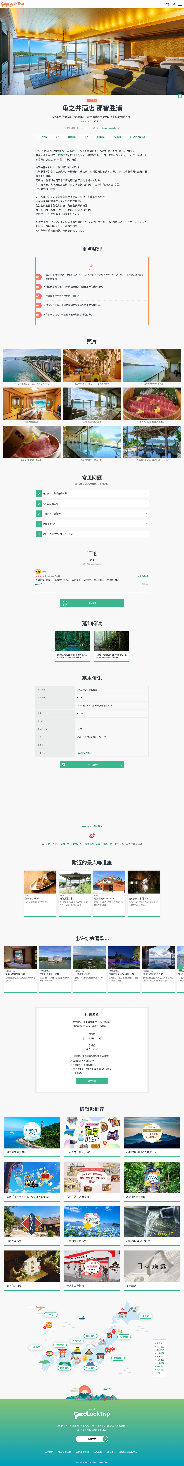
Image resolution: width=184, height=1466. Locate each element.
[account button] (173, 4)
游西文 (45, 571)
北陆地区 (90, 1336)
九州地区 (35, 1347)
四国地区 (64, 1368)
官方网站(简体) (83, 753)
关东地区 (118, 1358)
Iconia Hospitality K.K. (111, 128)
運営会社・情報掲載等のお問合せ (123, 1452)
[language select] (168, 4)
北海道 (145, 1316)
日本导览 (52, 844)
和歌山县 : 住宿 (92, 844)
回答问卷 (92, 1081)
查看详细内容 (143, 576)
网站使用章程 (64, 1452)
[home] (12, 4)
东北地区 (124, 1337)
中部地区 (90, 1368)
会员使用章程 (82, 1452)
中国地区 (60, 1345)
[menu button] (180, 4)
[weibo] (92, 835)
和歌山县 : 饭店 (111, 844)
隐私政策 (98, 1452)
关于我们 (49, 1452)
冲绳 (51, 1314)
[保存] (180, 96)
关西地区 (64, 844)
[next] (180, 967)
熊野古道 (63, 155)
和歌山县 (75, 151)
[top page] (43, 844)
